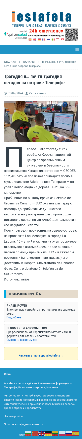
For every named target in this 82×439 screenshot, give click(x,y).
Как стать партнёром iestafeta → (41, 355)
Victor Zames (37, 93)
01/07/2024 (15, 93)
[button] (76, 49)
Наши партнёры (13, 416)
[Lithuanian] (55, 433)
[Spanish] (75, 433)
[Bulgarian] (28, 433)
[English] (41, 433)
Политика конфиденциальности (23, 424)
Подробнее (14, 317)
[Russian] (68, 433)
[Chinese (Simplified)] (35, 433)
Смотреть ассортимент (22, 339)
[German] (48, 433)
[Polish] (62, 433)
